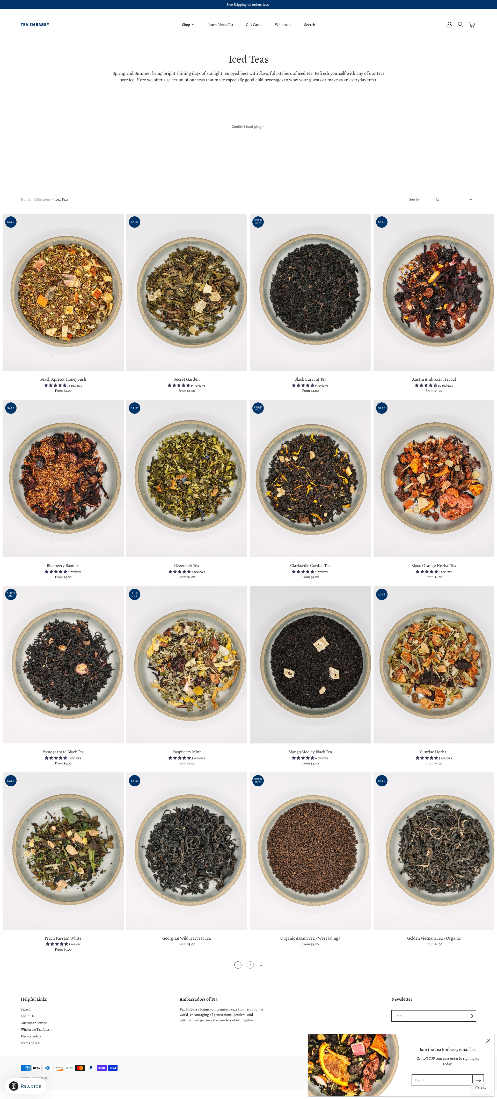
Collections (42, 199)
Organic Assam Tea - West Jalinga (310, 938)
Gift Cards (254, 24)
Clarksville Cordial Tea (310, 566)
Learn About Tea (220, 24)
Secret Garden (187, 379)
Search (309, 24)
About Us (28, 1016)
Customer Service (34, 1022)
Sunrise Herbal (434, 752)
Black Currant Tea (310, 379)
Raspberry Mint (186, 752)
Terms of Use (30, 1043)
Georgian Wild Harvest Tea (186, 938)
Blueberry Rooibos (63, 566)
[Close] (488, 1040)
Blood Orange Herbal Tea (433, 566)
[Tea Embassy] (35, 25)
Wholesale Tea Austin (37, 1029)
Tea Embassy (39, 1078)
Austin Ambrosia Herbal (434, 379)
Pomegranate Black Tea (63, 752)
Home (25, 199)
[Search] (461, 24)
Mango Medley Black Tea (310, 752)
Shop (186, 24)
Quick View (63, 292)
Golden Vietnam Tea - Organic (434, 938)
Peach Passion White (63, 938)
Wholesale (283, 24)
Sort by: (414, 199)
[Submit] (478, 1080)
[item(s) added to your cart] (472, 24)
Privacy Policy (31, 1036)
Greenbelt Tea (186, 566)
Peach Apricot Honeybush (63, 379)
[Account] (449, 24)
